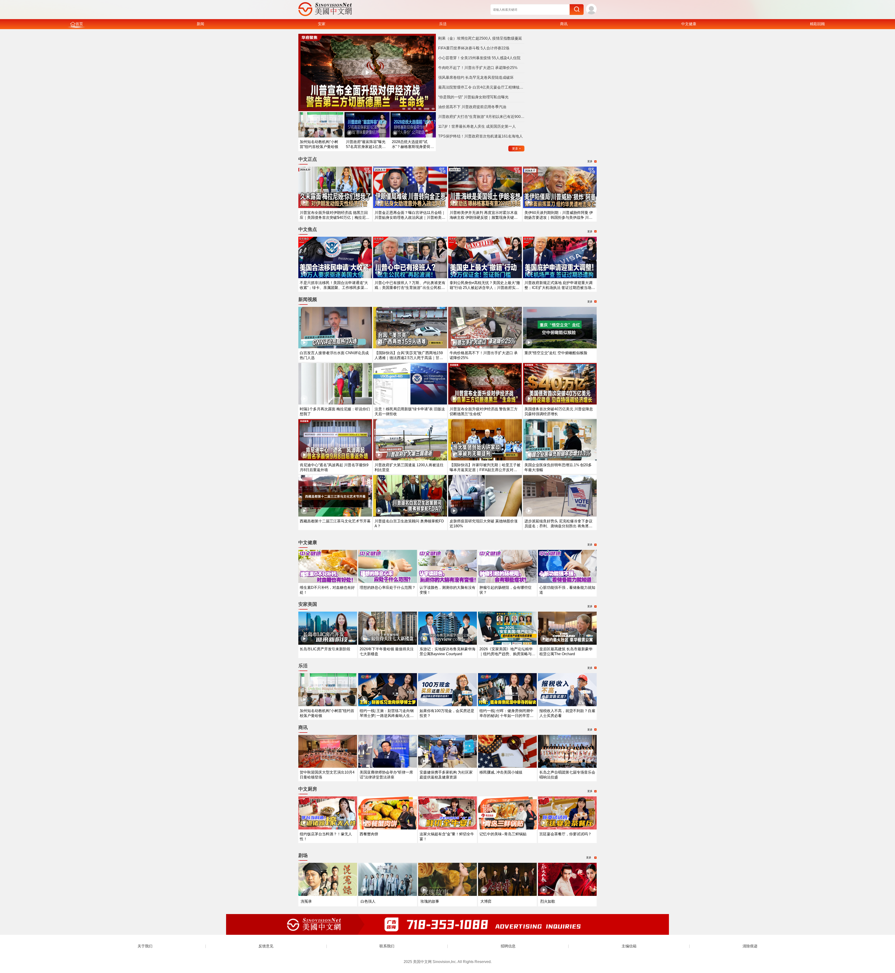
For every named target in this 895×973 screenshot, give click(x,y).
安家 (321, 24)
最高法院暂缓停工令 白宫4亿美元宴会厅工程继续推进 (481, 87)
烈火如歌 (547, 901)
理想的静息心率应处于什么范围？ (388, 587)
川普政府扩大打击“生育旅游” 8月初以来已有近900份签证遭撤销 (481, 117)
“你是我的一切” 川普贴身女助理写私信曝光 (473, 97)
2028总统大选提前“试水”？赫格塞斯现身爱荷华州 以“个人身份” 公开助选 (413, 147)
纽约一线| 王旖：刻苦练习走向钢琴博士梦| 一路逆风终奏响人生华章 (387, 716)
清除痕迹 (750, 946)
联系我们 (386, 946)
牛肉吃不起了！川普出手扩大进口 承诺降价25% (477, 68)
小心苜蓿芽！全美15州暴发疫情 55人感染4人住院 (479, 58)
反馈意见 (265, 946)
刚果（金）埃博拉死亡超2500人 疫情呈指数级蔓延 (480, 38)
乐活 (443, 24)
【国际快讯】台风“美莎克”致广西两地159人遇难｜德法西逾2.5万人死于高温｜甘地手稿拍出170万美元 (409, 358)
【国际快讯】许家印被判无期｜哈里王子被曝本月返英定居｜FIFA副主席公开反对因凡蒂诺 (485, 470)
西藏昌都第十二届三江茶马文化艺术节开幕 (335, 521)
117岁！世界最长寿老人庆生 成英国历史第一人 (477, 126)
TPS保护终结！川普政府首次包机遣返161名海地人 (480, 136)
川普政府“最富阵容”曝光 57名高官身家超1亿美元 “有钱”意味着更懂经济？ (366, 147)
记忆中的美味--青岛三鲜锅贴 (503, 834)
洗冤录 (306, 901)
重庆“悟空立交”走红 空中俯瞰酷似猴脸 (555, 353)
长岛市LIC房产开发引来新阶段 (325, 649)
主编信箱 (629, 946)
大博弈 (486, 901)
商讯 (564, 24)
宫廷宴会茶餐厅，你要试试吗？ (565, 834)
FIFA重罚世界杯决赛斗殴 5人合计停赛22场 (473, 48)
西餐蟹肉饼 (369, 834)
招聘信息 (508, 946)
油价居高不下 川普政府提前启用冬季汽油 (472, 107)
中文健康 (688, 24)
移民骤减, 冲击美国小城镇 (500, 772)
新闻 (200, 24)
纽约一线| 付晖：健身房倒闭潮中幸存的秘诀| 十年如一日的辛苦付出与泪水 (506, 716)
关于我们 (145, 946)
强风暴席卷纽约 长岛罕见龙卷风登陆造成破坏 (476, 77)
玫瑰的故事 (429, 901)
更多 (516, 148)
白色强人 (368, 901)
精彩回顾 (817, 24)
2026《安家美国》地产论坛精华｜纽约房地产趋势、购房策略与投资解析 (507, 654)
